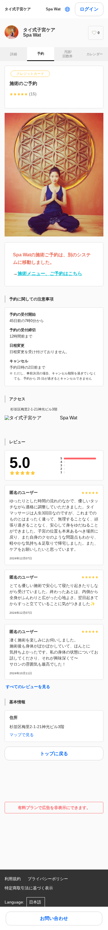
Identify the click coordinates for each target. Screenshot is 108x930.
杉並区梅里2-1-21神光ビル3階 (33, 409)
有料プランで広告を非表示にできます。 (54, 807)
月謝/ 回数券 (67, 54)
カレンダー (94, 54)
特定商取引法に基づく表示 (29, 888)
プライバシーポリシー (48, 878)
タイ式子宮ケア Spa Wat (32, 9)
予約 (40, 54)
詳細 (13, 54)
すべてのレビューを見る (28, 686)
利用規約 (13, 878)
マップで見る (22, 734)
